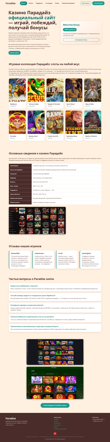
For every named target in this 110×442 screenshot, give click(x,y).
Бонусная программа (68, 3)
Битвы (57, 3)
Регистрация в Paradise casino (55, 405)
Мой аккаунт (86, 3)
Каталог (23, 3)
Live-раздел (48, 3)
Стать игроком (98, 3)
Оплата (31, 3)
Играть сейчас (14, 53)
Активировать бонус (81, 40)
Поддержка (39, 3)
